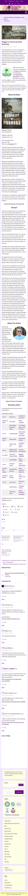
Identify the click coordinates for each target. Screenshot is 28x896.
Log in (5, 880)
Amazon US (7, 204)
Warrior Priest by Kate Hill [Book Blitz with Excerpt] (14, 574)
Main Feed (6, 851)
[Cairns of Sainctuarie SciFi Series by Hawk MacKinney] (7, 546)
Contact (21, 1)
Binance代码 (7, 648)
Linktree (17, 1)
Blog (5, 826)
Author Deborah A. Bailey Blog (21, 470)
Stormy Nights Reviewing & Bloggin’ (12, 427)
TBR (5, 859)
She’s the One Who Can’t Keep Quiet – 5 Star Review (14, 18)
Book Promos (7, 576)
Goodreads (11, 144)
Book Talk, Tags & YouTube (10, 833)
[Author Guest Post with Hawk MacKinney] (18, 532)
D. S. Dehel (4, 455)
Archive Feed (7, 820)
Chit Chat (6, 841)
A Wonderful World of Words (22, 444)
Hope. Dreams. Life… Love (22, 476)
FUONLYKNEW (13, 459)
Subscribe (19, 792)
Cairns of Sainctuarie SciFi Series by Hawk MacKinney (6, 551)
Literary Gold (12, 482)
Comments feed (8, 885)
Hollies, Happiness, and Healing (21, 492)
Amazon (13, 401)
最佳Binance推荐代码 (9, 668)
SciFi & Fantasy (7, 856)
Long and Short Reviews (4, 470)
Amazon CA (14, 204)
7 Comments (14, 47)
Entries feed (7, 882)
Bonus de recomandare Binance (12, 713)
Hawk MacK (7, 605)
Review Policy (11, 1)
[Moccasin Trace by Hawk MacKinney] (7, 532)
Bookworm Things (8, 836)
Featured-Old (7, 844)
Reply (3, 599)
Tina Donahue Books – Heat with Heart (22, 427)
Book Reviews (7, 20)
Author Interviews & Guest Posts (11, 823)
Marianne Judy (8, 586)
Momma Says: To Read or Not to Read (22, 433)
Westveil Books (16, 7)
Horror (5, 849)
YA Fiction (6, 861)
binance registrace (9, 693)
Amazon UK (21, 204)
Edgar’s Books (12, 439)
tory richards (12, 421)
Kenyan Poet (12, 416)
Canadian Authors (8, 838)
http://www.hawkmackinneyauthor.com (11, 618)
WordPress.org (7, 887)
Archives (6, 867)
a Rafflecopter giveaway (7, 413)
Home (6, 1)
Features (6, 846)
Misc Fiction (7, 854)
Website (8, 401)
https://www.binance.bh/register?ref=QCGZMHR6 (13, 701)
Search (6, 782)
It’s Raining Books (13, 433)
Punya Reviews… (13, 486)
